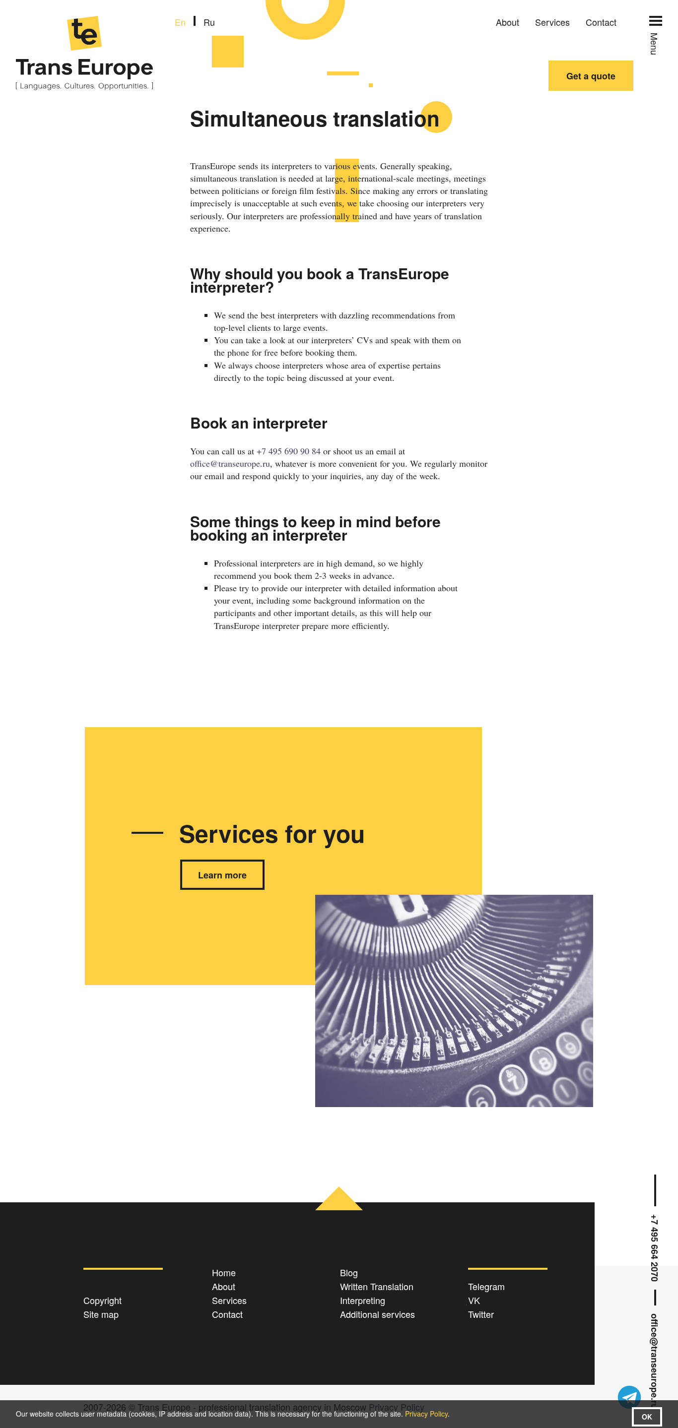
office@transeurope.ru (655, 1361)
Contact (601, 21)
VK (474, 1300)
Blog (349, 1272)
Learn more (222, 875)
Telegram (486, 1286)
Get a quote (590, 75)
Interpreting (362, 1300)
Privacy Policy (426, 1414)
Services (552, 21)
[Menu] (655, 21)
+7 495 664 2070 (655, 1248)
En (180, 21)
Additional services (377, 1313)
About (507, 21)
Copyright (102, 1300)
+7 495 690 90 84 (289, 451)
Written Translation (376, 1286)
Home (224, 1272)
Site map (101, 1313)
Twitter (481, 1313)
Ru (209, 21)
